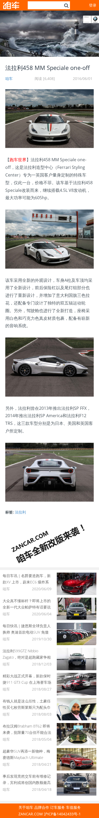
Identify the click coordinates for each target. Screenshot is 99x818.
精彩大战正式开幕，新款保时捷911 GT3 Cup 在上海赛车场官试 (27, 682)
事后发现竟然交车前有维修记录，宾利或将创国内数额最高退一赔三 (27, 782)
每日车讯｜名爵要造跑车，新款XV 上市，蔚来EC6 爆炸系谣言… (27, 582)
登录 (92, 5)
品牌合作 (41, 807)
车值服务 (73, 807)
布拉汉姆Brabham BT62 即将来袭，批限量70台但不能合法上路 (27, 732)
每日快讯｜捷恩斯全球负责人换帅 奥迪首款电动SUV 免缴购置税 (27, 632)
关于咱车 (25, 807)
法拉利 (20, 512)
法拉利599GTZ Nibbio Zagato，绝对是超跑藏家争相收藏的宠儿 (27, 657)
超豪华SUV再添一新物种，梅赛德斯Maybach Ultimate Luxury (26, 757)
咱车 (9, 78)
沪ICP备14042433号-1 (62, 813)
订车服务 (57, 807)
